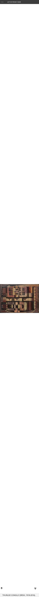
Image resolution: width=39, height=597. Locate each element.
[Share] (33, 2)
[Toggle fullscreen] (29, 2)
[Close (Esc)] (37, 2)
